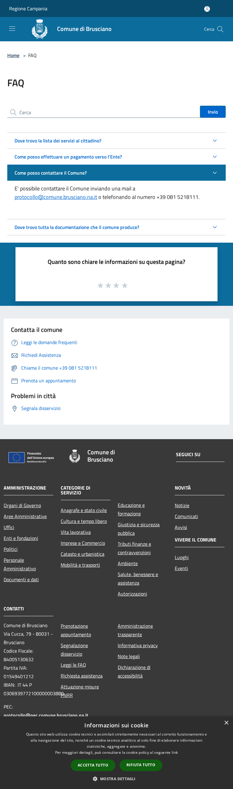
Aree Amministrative (25, 516)
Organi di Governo (22, 505)
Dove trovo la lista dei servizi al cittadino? (58, 140)
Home (13, 55)
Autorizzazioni (132, 593)
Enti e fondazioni (21, 538)
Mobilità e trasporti (80, 565)
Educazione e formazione (131, 509)
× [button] (226, 723)
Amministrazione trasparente (135, 630)
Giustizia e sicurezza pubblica (139, 529)
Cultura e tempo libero (84, 521)
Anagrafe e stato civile (84, 510)
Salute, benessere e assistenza (138, 578)
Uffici (9, 527)
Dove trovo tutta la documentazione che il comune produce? (77, 227)
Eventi (181, 568)
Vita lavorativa (76, 532)
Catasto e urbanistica (82, 554)
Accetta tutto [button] (93, 765)
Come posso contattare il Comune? (51, 172)
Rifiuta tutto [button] (141, 764)
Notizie (182, 505)
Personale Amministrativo (20, 564)
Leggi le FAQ (73, 664)
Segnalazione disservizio (74, 650)
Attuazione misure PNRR (80, 691)
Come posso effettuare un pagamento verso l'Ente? (68, 156)
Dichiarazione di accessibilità (134, 671)
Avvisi (181, 527)
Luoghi (182, 557)
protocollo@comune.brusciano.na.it (56, 197)
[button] (116, 779)
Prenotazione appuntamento (76, 630)
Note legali (129, 656)
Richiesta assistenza (82, 675)
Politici (11, 549)
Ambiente (128, 563)
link (175, 752)
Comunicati (186, 516)
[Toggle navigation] (12, 28)
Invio (213, 111)
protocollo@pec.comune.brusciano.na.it (46, 715)
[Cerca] (220, 29)
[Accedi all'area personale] (207, 9)
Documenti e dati (21, 579)
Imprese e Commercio (83, 543)
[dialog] (116, 752)
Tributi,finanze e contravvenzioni (134, 548)
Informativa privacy (138, 645)
